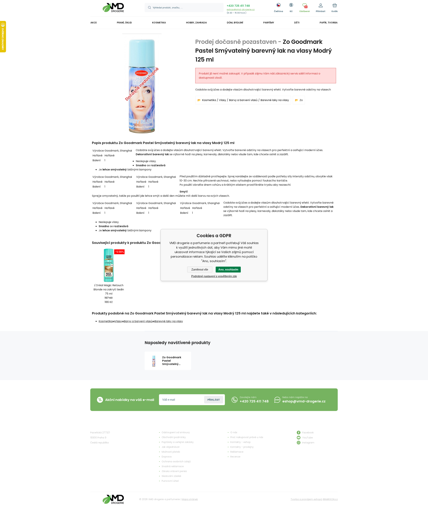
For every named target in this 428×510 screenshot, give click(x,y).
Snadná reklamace (173, 466)
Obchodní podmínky (174, 437)
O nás (233, 432)
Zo (301, 100)
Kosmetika (209, 100)
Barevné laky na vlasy (274, 100)
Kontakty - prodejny (242, 447)
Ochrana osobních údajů (176, 461)
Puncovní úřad (170, 481)
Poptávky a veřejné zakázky (178, 442)
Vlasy (222, 100)
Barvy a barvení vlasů (243, 100)
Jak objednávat (171, 447)
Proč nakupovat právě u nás (246, 437)
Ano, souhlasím (228, 269)
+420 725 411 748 (238, 6)
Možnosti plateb (171, 451)
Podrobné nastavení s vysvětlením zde (214, 276)
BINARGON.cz (330, 499)
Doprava (167, 456)
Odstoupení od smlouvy (176, 432)
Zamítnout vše (199, 269)
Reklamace (236, 451)
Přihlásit (213, 399)
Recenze (235, 456)
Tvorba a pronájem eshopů (306, 499)
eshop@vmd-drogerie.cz (241, 9)
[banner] (113, 9)
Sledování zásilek (171, 476)
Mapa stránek (190, 499)
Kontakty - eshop (240, 442)
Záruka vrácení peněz (174, 471)
